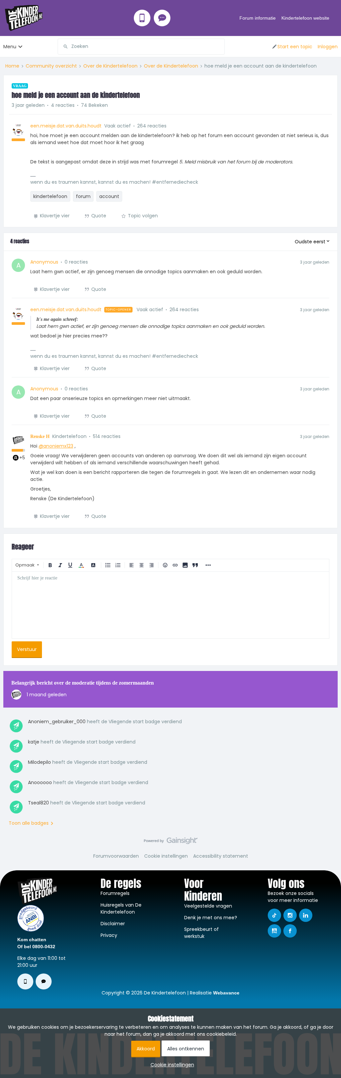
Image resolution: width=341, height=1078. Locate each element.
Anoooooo (40, 782)
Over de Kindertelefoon (110, 66)
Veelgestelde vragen (208, 906)
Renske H (40, 436)
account (109, 196)
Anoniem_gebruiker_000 (57, 721)
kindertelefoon (50, 196)
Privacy (109, 935)
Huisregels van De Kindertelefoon (121, 908)
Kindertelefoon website (305, 18)
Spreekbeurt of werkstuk (201, 933)
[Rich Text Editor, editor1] (170, 605)
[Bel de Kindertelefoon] (142, 18)
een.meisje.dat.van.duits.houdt (66, 125)
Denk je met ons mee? (210, 917)
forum (83, 196)
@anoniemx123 (56, 446)
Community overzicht (51, 66)
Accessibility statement (220, 856)
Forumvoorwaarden (116, 856)
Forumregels (115, 893)
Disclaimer (113, 923)
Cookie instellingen (166, 856)
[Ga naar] (63, 47)
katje (33, 742)
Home (12, 66)
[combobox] (141, 47)
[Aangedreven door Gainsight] (170, 842)
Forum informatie (257, 18)
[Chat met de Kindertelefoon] (162, 18)
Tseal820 (38, 802)
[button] (291, 46)
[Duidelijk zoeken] (219, 47)
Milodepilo (39, 762)
